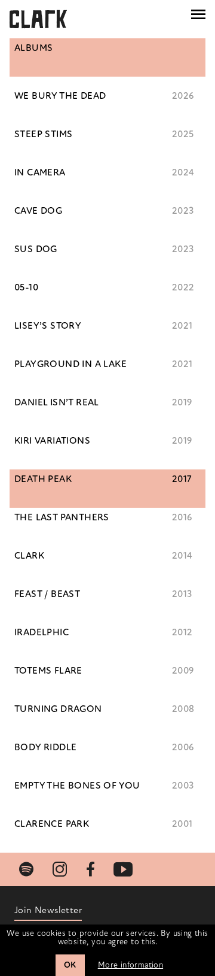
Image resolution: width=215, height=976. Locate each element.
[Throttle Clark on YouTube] (123, 869)
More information (130, 965)
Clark (29, 556)
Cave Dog (38, 211)
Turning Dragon (58, 709)
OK (70, 965)
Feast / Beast (47, 594)
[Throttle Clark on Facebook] (90, 869)
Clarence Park (51, 824)
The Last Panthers (61, 517)
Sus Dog (35, 249)
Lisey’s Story (47, 326)
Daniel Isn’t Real (56, 402)
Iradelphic (41, 632)
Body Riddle (45, 747)
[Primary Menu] (198, 14)
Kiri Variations (52, 441)
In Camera (40, 172)
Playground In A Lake (70, 364)
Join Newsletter (48, 910)
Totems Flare (48, 671)
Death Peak (43, 479)
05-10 (26, 287)
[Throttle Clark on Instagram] (60, 869)
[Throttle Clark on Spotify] (26, 869)
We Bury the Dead (60, 96)
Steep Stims (43, 134)
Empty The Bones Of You (77, 786)
